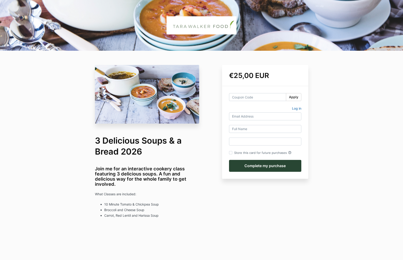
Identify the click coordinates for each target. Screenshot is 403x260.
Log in (296, 108)
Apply (293, 97)
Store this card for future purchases (263, 153)
